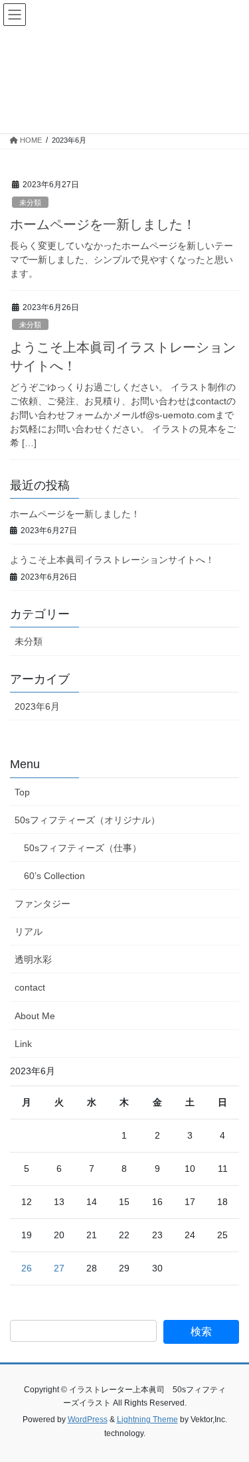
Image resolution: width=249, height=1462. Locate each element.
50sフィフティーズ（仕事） (82, 848)
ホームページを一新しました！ (103, 224)
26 (26, 1268)
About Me (35, 1016)
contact (30, 987)
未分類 (30, 202)
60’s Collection (54, 875)
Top (22, 792)
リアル (28, 931)
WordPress (88, 1419)
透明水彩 (33, 959)
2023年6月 (37, 706)
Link (23, 1043)
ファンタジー (42, 903)
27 (59, 1268)
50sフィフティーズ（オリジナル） (87, 820)
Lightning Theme (147, 1419)
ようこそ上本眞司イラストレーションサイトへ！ (112, 559)
